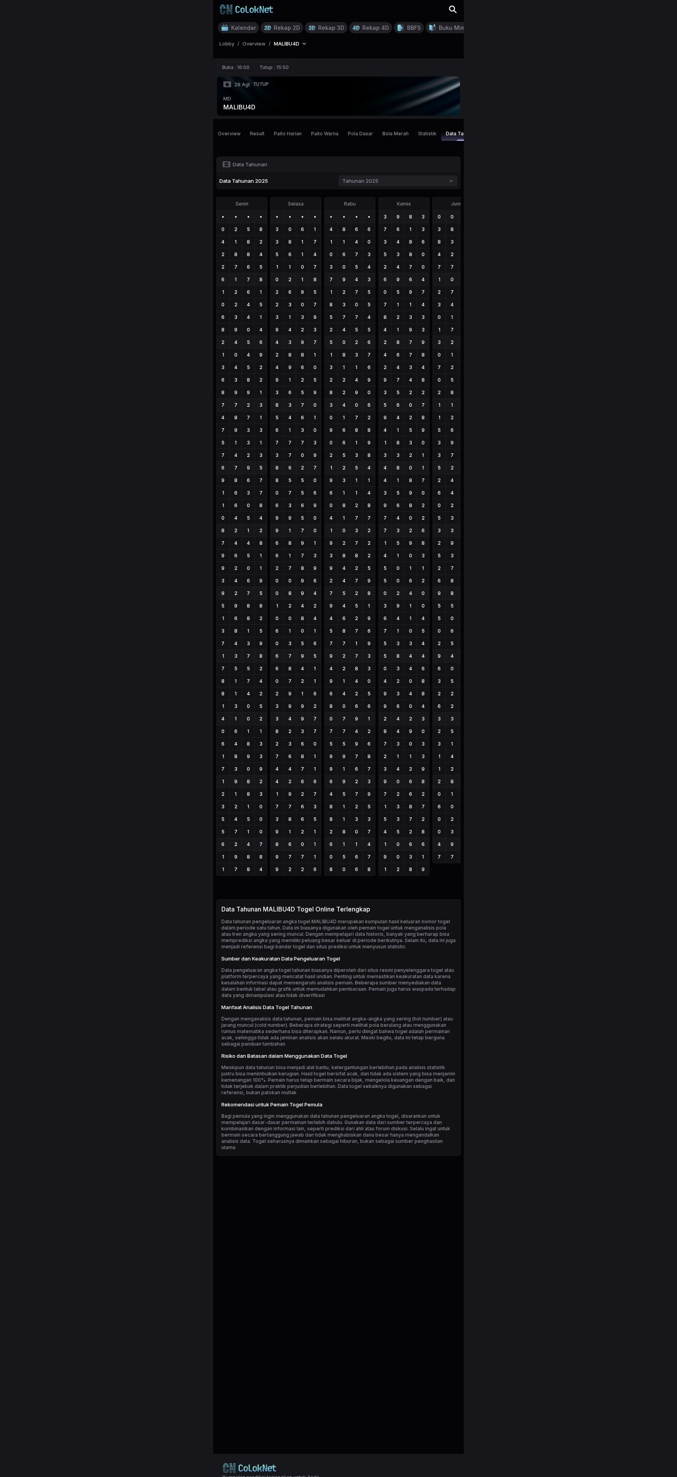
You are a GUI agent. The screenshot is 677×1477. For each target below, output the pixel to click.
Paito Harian (288, 133)
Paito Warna (324, 133)
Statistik (427, 133)
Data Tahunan (461, 133)
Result (257, 133)
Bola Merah (395, 133)
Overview (229, 133)
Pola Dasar (360, 133)
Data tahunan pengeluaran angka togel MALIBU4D (279, 921)
